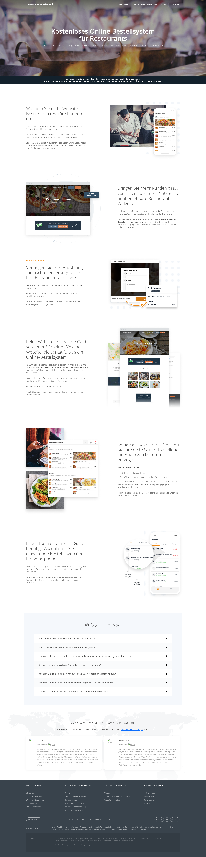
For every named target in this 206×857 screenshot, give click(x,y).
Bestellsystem (123, 5)
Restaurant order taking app (64, 838)
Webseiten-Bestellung (35, 800)
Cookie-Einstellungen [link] (103, 819)
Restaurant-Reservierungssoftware (67, 840)
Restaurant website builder (85, 838)
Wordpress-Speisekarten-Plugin (91, 845)
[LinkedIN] (167, 819)
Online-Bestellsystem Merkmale (106, 838)
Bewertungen (149, 800)
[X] (162, 819)
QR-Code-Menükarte (34, 796)
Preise (163, 5)
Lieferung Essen (71, 800)
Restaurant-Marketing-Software (117, 796)
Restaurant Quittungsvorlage (123, 840)
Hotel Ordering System (74, 810)
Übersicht (69, 793)
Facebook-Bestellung (34, 803)
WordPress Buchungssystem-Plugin (66, 845)
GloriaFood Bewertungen (132, 729)
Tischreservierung (126, 838)
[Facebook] (156, 819)
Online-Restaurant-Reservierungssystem (147, 838)
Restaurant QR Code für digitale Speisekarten (96, 840)
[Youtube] (177, 819)
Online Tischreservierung (75, 807)
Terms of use (86, 819)
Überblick (30, 793)
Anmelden (176, 5)
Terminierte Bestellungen (75, 796)
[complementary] (103, 819)
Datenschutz (73, 819)
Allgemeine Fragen (151, 796)
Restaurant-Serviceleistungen (144, 5)
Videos (107, 793)
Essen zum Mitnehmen (74, 803)
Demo (146, 803)
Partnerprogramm (151, 793)
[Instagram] (172, 819)
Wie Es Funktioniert (33, 807)
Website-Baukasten (112, 800)
